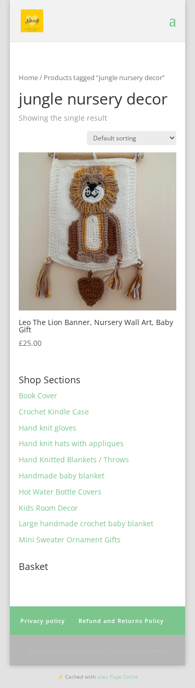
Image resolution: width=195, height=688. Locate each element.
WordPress (153, 651)
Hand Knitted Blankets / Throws (74, 459)
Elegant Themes (81, 651)
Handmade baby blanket (62, 476)
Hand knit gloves (47, 428)
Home (28, 77)
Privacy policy (42, 621)
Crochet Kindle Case (54, 412)
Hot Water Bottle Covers (60, 492)
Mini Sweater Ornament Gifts (70, 539)
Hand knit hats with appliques (71, 443)
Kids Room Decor (48, 508)
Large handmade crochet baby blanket (86, 523)
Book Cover (38, 395)
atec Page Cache (117, 676)
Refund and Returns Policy (121, 621)
